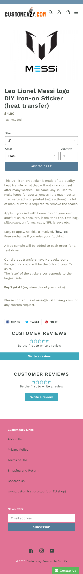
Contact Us (16, 481)
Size (8, 133)
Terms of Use (17, 460)
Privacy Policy (18, 449)
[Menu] (76, 12)
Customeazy (34, 561)
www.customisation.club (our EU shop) (37, 491)
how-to (61, 232)
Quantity (66, 148)
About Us (15, 439)
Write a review (39, 356)
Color (8, 148)
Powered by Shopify (55, 561)
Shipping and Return (23, 470)
